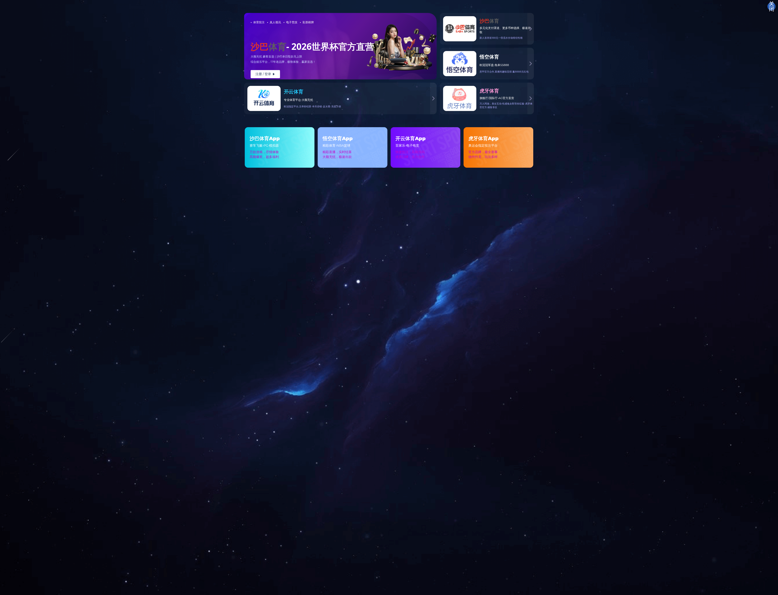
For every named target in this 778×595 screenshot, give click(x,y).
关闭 (771, 6)
